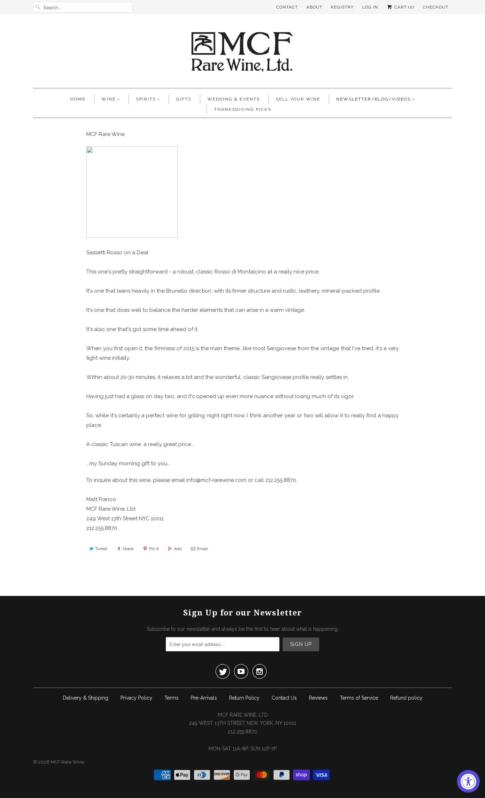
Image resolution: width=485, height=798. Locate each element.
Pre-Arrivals (204, 698)
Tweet (101, 548)
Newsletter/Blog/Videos (373, 99)
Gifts (183, 99)
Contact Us (284, 698)
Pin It (154, 548)
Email (202, 548)
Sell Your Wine (298, 99)
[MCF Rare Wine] (242, 53)
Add (178, 548)
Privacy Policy (136, 698)
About (314, 7)
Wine (109, 99)
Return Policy (244, 698)
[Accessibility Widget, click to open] (468, 781)
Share (127, 548)
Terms (171, 698)
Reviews (318, 698)
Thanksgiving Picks (242, 109)
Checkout (435, 7)
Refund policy (406, 698)
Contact (287, 7)
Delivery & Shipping (85, 698)
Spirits (146, 99)
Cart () (403, 7)
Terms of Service (359, 698)
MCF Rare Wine (67, 762)
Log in (370, 7)
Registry (342, 7)
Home (78, 99)
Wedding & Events (233, 99)
